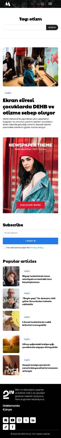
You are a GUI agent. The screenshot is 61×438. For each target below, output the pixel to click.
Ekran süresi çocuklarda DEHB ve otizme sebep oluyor (29, 106)
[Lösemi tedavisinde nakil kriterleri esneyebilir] (11, 321)
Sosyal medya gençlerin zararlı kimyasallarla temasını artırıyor (40, 367)
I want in (31, 241)
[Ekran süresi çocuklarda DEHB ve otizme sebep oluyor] (30, 66)
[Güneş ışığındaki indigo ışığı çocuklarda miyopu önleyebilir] (11, 343)
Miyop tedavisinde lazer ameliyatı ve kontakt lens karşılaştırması (37, 278)
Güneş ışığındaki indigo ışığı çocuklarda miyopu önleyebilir (40, 346)
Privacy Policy (36, 247)
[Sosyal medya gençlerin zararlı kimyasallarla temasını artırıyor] (11, 365)
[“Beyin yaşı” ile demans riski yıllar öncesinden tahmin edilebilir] (11, 298)
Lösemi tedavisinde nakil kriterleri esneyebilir (36, 323)
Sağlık (8, 93)
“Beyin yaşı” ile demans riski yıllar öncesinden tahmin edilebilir (38, 301)
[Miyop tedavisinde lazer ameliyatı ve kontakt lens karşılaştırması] (11, 276)
